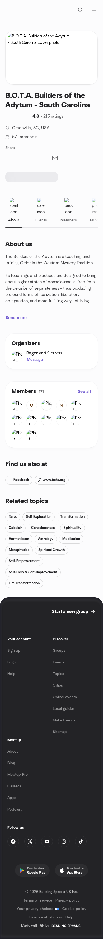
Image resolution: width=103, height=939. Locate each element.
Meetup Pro (17, 775)
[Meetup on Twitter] (30, 841)
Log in (12, 662)
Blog (11, 763)
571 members (25, 137)
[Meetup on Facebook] (13, 841)
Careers (14, 786)
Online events (65, 697)
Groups (59, 651)
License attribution (45, 917)
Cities (58, 685)
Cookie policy (74, 909)
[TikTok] (81, 841)
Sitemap (60, 732)
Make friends (64, 720)
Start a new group (70, 612)
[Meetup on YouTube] (47, 841)
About (12, 751)
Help (11, 674)
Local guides (64, 709)
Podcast (14, 809)
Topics (58, 674)
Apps (12, 798)
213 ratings (53, 116)
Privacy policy (67, 900)
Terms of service (38, 900)
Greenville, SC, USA (31, 128)
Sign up (14, 651)
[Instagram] (64, 841)
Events (59, 662)
